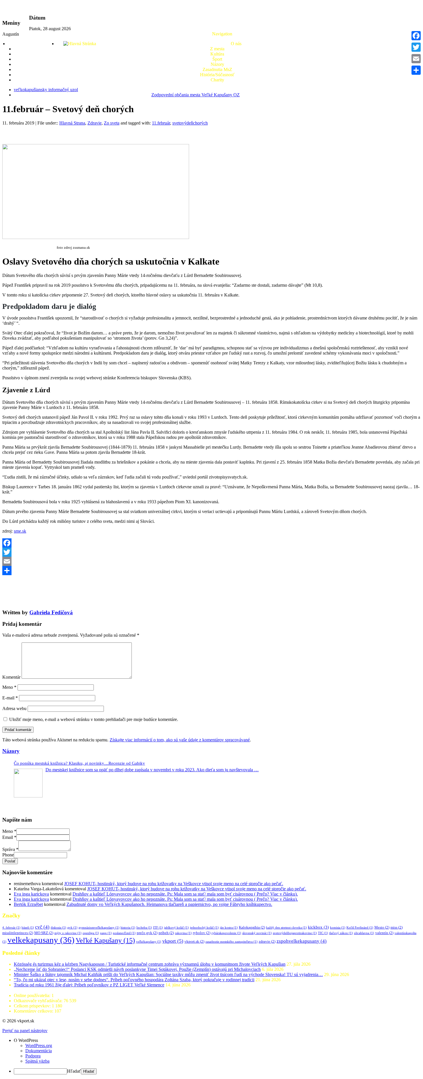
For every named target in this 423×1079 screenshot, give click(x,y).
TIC (323, 933)
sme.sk (20, 531)
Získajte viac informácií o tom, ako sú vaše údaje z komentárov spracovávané (180, 739)
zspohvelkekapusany (302, 941)
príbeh (166, 933)
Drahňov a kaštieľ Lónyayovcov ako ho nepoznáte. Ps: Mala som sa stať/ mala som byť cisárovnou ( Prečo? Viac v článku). (185, 893)
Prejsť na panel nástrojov (24, 1030)
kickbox (318, 927)
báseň (28, 927)
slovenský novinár (257, 933)
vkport (172, 941)
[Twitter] (211, 552)
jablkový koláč (176, 927)
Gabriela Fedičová (51, 612)
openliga (91, 933)
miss (396, 927)
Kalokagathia (252, 927)
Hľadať (74, 1071)
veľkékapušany (148, 941)
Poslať (10, 861)
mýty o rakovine (67, 933)
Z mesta (217, 48)
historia (128, 927)
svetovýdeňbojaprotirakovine (295, 933)
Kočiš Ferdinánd (359, 927)
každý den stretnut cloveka (286, 927)
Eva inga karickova (31, 893)
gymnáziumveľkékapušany (99, 927)
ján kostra (229, 927)
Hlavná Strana (72, 122)
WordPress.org (38, 1045)
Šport (217, 59)
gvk (72, 927)
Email (9, 837)
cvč (42, 927)
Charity (217, 79)
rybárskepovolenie (226, 933)
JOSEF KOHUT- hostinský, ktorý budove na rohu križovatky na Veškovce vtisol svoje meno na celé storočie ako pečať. (173, 883)
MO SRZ (43, 933)
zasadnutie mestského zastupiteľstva (231, 941)
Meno (9, 687)
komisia (337, 927)
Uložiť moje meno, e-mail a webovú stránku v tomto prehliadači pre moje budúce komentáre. (93, 719)
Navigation (222, 33)
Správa (10, 849)
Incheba (144, 927)
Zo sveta (111, 122)
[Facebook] (211, 543)
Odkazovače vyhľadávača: (39, 1000)
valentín (384, 933)
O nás (236, 43)
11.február (161, 122)
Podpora (33, 1055)
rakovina (183, 933)
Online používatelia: (33, 995)
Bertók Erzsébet (28, 904)
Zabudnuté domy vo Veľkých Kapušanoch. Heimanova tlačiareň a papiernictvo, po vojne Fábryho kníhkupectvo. (169, 904)
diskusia (58, 927)
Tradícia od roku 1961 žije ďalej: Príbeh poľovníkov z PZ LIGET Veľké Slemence (89, 984)
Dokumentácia (38, 1050)
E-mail (10, 697)
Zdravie (94, 122)
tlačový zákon (341, 933)
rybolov (201, 933)
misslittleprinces (17, 933)
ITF (158, 927)
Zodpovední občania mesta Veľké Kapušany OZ (195, 94)
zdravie (267, 941)
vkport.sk (194, 941)
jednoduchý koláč (204, 927)
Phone (8, 854)
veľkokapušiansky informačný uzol (46, 89)
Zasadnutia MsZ (217, 69)
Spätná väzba (37, 1061)
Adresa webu (14, 708)
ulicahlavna (364, 933)
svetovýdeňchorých (190, 122)
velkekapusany (41, 939)
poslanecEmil (124, 933)
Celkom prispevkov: (33, 1005)
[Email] (211, 561)
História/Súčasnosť (217, 74)
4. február (11, 927)
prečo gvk (147, 933)
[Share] (211, 570)
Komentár (11, 677)
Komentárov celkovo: (34, 1011)
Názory (217, 64)
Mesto (381, 927)
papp (106, 933)
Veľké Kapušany (105, 940)
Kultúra (217, 53)
